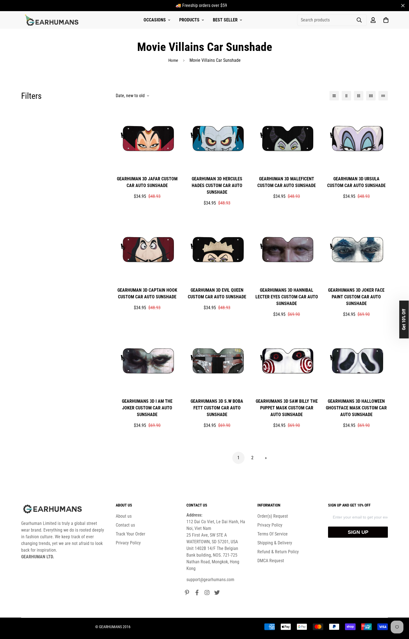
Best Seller (225, 20)
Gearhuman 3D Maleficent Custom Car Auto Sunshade (286, 182)
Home (173, 60)
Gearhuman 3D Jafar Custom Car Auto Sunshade (147, 182)
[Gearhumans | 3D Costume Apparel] (52, 20)
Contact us (125, 525)
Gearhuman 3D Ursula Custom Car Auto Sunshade (356, 182)
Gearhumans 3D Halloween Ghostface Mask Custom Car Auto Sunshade (356, 408)
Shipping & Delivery (274, 542)
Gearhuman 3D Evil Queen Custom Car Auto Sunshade (217, 293)
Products (189, 20)
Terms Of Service (272, 534)
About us (124, 516)
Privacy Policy (128, 542)
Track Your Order (130, 534)
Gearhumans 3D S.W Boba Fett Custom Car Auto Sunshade (217, 408)
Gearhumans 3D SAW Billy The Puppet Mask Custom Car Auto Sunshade (287, 408)
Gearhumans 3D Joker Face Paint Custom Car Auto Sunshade (356, 296)
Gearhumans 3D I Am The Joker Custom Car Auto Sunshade (147, 408)
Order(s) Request (272, 516)
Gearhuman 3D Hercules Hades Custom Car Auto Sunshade (217, 185)
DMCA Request (270, 560)
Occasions (155, 20)
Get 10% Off (403, 319)
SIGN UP (358, 532)
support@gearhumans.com (210, 579)
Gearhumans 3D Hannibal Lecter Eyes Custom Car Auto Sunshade (286, 296)
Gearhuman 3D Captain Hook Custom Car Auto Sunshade (147, 293)
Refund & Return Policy (278, 551)
